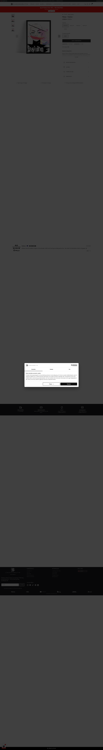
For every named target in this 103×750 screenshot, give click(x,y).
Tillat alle (69, 384)
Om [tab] (69, 369)
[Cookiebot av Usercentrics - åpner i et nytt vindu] (72, 365)
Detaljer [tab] (51, 369)
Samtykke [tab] (33, 369)
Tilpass (50, 384)
